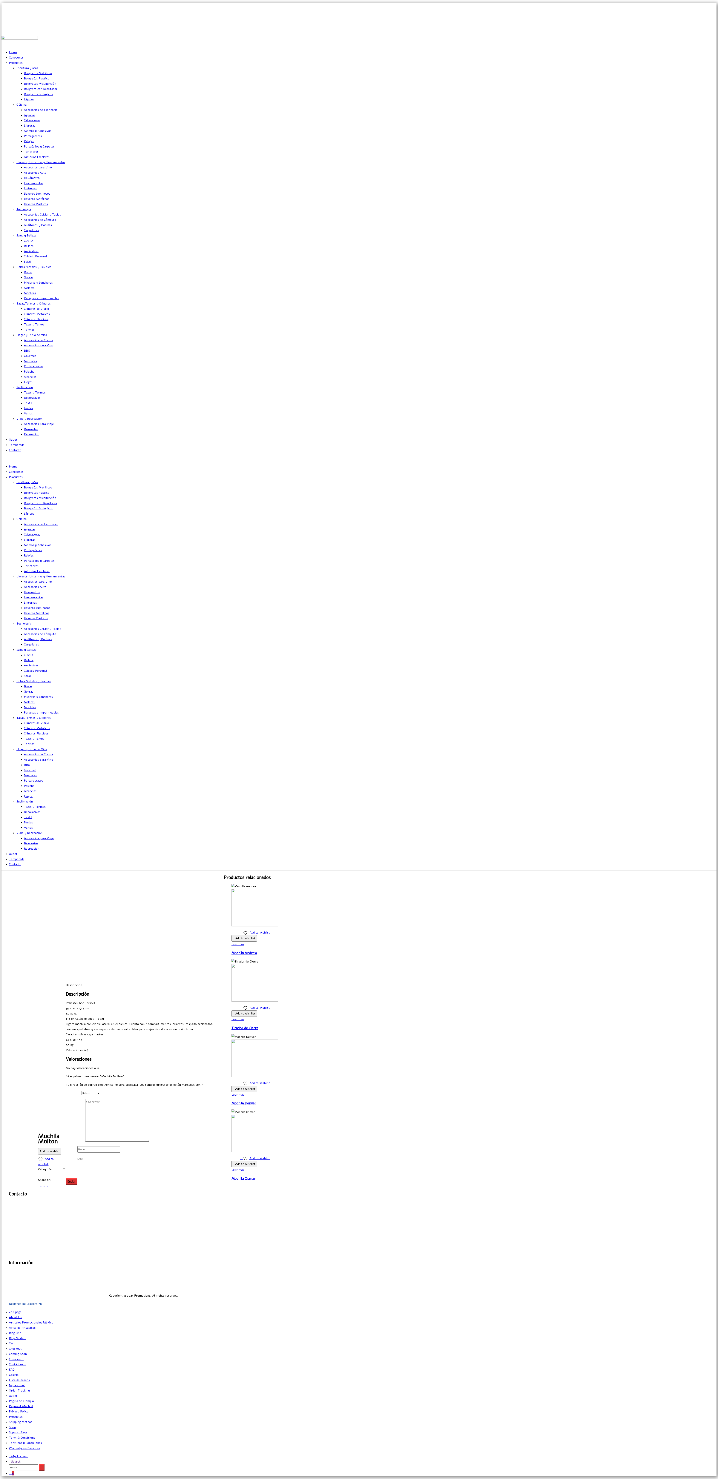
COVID (28, 241)
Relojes (29, 141)
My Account (19, 1456)
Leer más (237, 944)
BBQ (27, 351)
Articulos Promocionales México (31, 1322)
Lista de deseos (19, 1380)
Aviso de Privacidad (265, 1282)
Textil (28, 403)
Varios (28, 413)
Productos (16, 63)
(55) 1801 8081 (707, 22)
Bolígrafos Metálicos (38, 73)
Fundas (28, 408)
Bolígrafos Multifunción (40, 84)
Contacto (15, 450)
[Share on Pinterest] (46, 1185)
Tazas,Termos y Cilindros (33, 304)
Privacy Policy (18, 1411)
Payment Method (21, 1406)
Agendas (29, 115)
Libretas (29, 126)
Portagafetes (33, 136)
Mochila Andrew (244, 953)
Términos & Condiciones (261, 1287)
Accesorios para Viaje (39, 424)
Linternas (30, 188)
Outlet (13, 440)
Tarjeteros (31, 152)
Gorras (28, 277)
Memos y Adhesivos (37, 131)
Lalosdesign (34, 1304)
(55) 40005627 (707, 30)
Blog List (15, 1333)
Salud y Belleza (26, 235)
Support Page (18, 1432)
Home (13, 52)
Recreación (31, 434)
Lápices (29, 99)
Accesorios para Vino (38, 345)
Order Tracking (19, 1391)
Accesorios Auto (35, 173)
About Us (15, 1317)
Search (16, 1462)
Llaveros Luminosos (37, 194)
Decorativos (32, 398)
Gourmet (30, 356)
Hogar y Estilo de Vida (31, 335)
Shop (12, 1427)
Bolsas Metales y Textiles (33, 267)
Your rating (74, 1093)
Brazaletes (31, 429)
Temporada (16, 445)
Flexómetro (32, 178)
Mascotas (30, 361)
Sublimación (24, 387)
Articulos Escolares (37, 157)
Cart (12, 1343)
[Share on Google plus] (43, 1185)
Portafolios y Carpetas (39, 146)
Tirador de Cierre (244, 1028)
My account (17, 1385)
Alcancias (30, 377)
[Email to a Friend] (49, 1185)
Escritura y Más (27, 68)
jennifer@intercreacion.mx (698, 14)
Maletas (29, 288)
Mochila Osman (243, 1178)
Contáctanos (17, 1364)
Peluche (29, 372)
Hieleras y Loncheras (38, 283)
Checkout (15, 1349)
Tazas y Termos (35, 392)
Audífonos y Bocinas (38, 225)
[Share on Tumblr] (39, 1185)
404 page (15, 1312)
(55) (17, 1216)
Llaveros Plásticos (36, 204)
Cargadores (31, 230)
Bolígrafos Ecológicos (38, 94)
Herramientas (33, 183)
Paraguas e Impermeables (41, 298)
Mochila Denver (243, 1103)
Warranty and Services (24, 1448)
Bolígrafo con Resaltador (40, 89)
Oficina (21, 105)
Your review (75, 1141)
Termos (29, 330)
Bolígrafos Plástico (36, 78)
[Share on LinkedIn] (60, 1180)
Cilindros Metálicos (37, 314)
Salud (27, 262)
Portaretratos (33, 366)
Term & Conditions (22, 1438)
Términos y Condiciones (25, 1443)
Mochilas (30, 293)
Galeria (14, 1375)
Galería (273, 1272)
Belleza (28, 246)
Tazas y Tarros (34, 324)
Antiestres (31, 251)
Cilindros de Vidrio (36, 309)
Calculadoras (32, 120)
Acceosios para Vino (38, 167)
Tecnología (23, 209)
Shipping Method (20, 1422)
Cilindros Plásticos (36, 319)
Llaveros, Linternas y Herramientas (40, 162)
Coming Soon (18, 1354)
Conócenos (16, 58)
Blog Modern (17, 1338)
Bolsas (28, 272)
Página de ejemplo (21, 1401)
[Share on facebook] (53, 1180)
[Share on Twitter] (57, 1180)
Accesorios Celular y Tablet (42, 215)
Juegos (28, 382)
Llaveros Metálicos (36, 199)
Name (71, 1149)
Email (71, 1159)
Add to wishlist (50, 1151)
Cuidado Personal (35, 256)
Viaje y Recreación (29, 419)
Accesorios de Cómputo (40, 220)
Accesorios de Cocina (38, 340)
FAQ (12, 1370)
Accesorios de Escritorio (41, 110)
